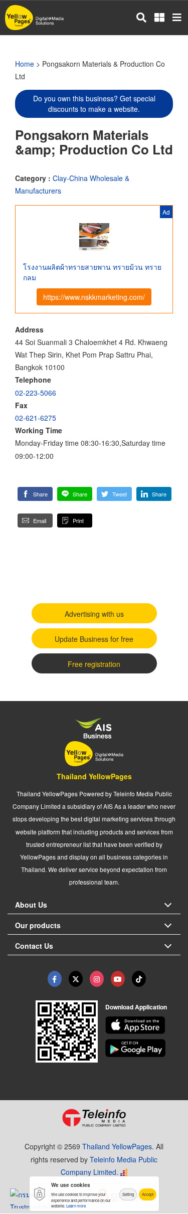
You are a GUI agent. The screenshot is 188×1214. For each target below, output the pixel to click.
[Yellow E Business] (55, 979)
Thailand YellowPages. (118, 1146)
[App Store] (142, 1025)
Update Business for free (94, 639)
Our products (38, 925)
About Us (31, 905)
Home (24, 64)
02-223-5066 (35, 393)
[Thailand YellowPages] (76, 979)
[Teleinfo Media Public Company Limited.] (94, 1117)
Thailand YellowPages (94, 776)
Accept (147, 1194)
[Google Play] (142, 1048)
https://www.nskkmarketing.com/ (94, 297)
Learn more (76, 1205)
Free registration (94, 664)
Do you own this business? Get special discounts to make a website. (94, 103)
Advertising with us (94, 614)
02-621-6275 (35, 418)
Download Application (136, 1006)
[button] (35, 494)
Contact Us (34, 946)
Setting (128, 1194)
